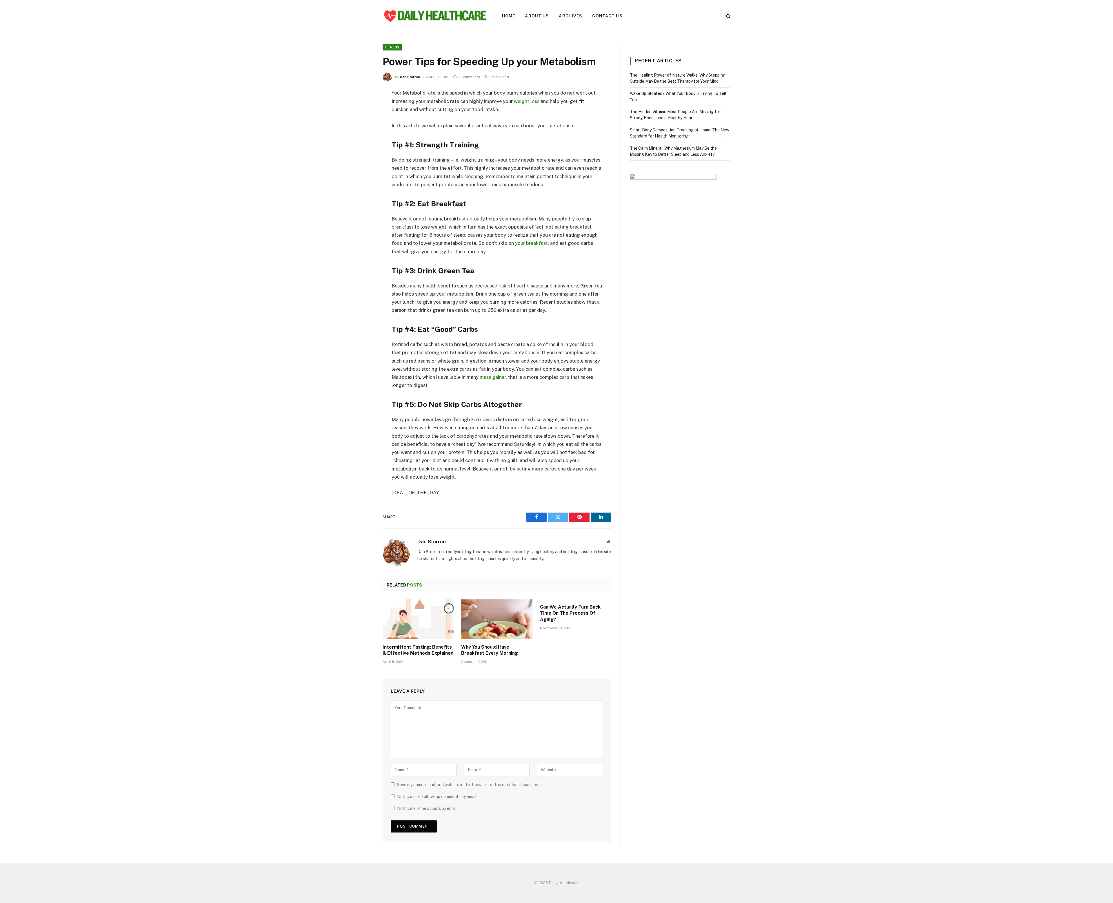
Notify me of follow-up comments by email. (437, 796)
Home (508, 16)
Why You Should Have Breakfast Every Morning (489, 650)
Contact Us (607, 16)
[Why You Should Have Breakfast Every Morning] (496, 619)
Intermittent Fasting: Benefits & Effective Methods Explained (418, 650)
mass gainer (493, 377)
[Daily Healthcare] (435, 16)
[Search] (727, 16)
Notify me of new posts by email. (427, 808)
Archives (570, 16)
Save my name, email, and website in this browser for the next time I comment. (469, 784)
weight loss (526, 101)
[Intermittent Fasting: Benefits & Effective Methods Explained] (418, 619)
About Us (537, 16)
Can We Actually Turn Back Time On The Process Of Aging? (570, 613)
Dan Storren (410, 77)
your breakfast (531, 243)
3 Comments (469, 77)
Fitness (392, 47)
